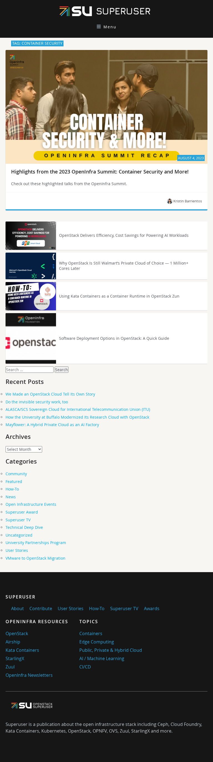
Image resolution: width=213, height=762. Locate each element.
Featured (14, 481)
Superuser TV (18, 519)
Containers (90, 633)
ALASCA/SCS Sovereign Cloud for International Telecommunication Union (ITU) (78, 409)
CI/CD (85, 667)
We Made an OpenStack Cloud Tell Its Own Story (50, 394)
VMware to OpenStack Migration (35, 558)
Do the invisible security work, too (37, 401)
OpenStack (17, 633)
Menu (109, 26)
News (11, 496)
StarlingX (15, 658)
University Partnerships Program (36, 542)
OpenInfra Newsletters (29, 675)
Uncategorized (19, 535)
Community (16, 473)
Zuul (10, 667)
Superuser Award (22, 512)
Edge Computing (96, 642)
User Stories (17, 550)
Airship (13, 642)
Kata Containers (22, 650)
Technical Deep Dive (24, 527)
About (17, 608)
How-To (12, 489)
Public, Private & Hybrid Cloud (110, 650)
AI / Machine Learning (101, 658)
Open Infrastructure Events (31, 504)
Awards (151, 608)
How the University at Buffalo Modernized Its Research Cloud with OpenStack (77, 417)
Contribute (40, 608)
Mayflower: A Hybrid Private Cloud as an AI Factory (52, 424)
